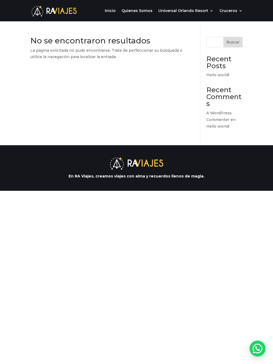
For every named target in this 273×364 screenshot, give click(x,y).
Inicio (110, 11)
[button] (258, 349)
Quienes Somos (137, 11)
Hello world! (217, 74)
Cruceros (228, 11)
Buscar (233, 42)
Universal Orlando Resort (183, 11)
